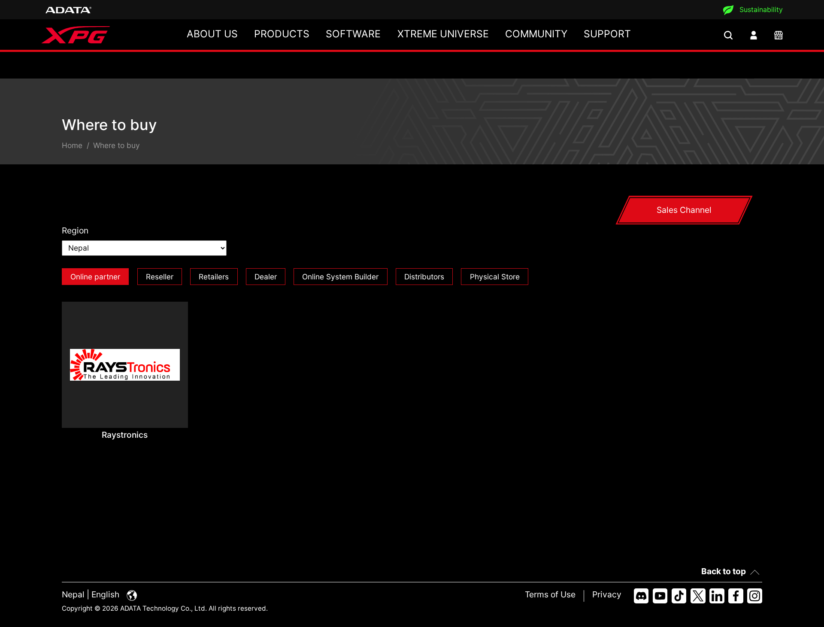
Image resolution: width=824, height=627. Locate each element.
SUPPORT (607, 34)
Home (72, 145)
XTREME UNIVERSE (443, 34)
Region (75, 230)
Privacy (606, 594)
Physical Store (495, 276)
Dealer (265, 276)
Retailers (214, 276)
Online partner (95, 276)
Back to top (723, 571)
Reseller (159, 276)
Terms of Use (550, 594)
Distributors (424, 276)
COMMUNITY (536, 34)
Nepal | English (91, 594)
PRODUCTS (281, 34)
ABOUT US (212, 34)
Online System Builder (340, 276)
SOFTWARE (353, 34)
